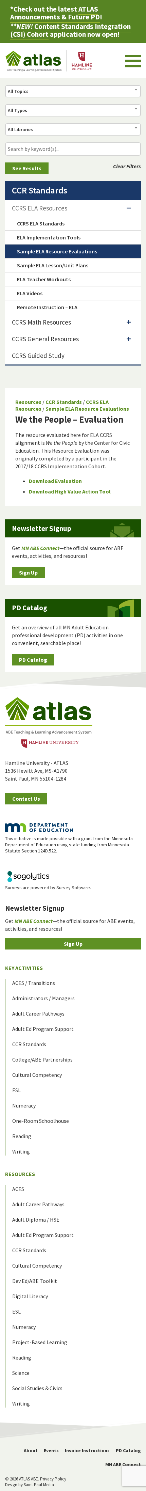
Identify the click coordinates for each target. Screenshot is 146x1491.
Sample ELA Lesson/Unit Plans (52, 265)
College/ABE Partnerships (42, 1059)
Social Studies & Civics (37, 1388)
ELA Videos (29, 293)
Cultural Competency (37, 1074)
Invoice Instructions (87, 1450)
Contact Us (26, 798)
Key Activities (24, 967)
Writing (21, 1151)
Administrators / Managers (43, 998)
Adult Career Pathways (38, 1013)
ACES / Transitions (33, 982)
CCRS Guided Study (38, 355)
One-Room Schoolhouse (40, 1120)
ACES (18, 1189)
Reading (21, 1136)
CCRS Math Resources (41, 322)
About (31, 1450)
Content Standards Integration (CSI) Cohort (70, 30)
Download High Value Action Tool (70, 491)
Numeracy (24, 1105)
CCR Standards (63, 401)
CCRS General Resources (45, 339)
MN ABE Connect (123, 1464)
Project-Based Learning (39, 1342)
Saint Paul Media (39, 1485)
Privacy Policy (53, 1479)
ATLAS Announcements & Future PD (55, 12)
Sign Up (28, 572)
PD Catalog (33, 659)
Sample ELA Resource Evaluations (87, 408)
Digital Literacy (30, 1296)
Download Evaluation (55, 480)
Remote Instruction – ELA (47, 307)
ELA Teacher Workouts (44, 279)
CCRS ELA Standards (41, 223)
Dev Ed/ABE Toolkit (34, 1280)
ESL (16, 1090)
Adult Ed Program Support (43, 1028)
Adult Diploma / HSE (35, 1219)
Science (21, 1372)
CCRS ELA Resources (39, 208)
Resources (28, 401)
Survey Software (73, 887)
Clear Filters (127, 166)
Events (51, 1450)
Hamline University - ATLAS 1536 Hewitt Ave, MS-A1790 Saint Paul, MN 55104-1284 (36, 770)
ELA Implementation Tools (48, 237)
